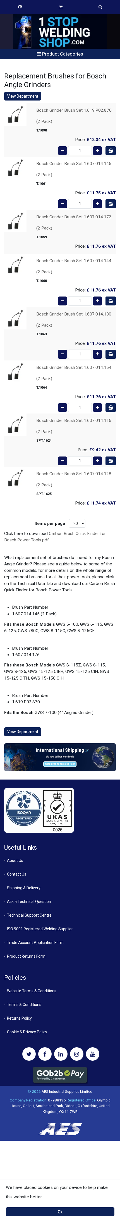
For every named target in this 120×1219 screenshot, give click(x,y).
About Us (15, 860)
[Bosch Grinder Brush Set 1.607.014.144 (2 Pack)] (15, 264)
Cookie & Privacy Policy (27, 1032)
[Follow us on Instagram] (76, 1054)
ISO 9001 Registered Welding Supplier (40, 929)
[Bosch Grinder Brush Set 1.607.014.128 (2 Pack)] (15, 477)
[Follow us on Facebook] (45, 1054)
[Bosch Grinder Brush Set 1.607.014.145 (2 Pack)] (15, 167)
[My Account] (20, 7)
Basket (60, 7)
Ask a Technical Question (29, 901)
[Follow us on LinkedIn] (61, 1054)
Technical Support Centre (29, 915)
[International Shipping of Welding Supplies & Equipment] (60, 756)
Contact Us (16, 874)
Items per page (50, 523)
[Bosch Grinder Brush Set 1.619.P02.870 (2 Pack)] (15, 114)
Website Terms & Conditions (31, 991)
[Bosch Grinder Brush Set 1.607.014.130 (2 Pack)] (15, 318)
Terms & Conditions (24, 1004)
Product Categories (62, 54)
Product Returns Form (26, 956)
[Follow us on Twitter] (29, 1054)
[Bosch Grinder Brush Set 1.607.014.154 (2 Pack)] (15, 371)
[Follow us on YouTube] (92, 1054)
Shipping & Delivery (23, 888)
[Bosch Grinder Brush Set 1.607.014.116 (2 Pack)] (15, 424)
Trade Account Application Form (35, 942)
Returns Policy (19, 1018)
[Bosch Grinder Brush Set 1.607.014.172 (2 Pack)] (15, 220)
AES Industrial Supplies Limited (67, 1091)
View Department (22, 96)
